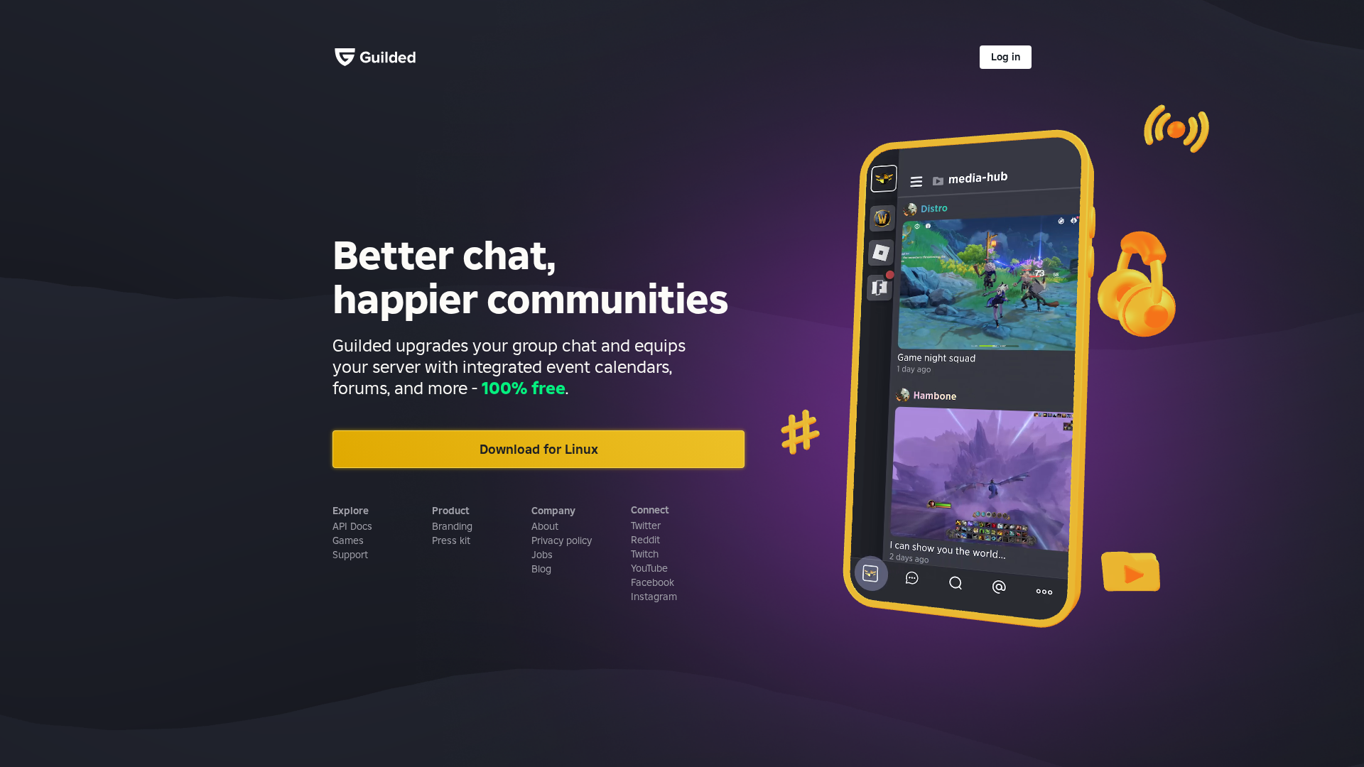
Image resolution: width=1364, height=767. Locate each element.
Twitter (646, 525)
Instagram (654, 596)
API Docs (352, 526)
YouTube (649, 568)
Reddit (645, 539)
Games (348, 540)
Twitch (645, 554)
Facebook (652, 582)
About (544, 526)
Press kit (451, 540)
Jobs (542, 554)
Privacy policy (561, 540)
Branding (452, 526)
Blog (541, 569)
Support (350, 554)
